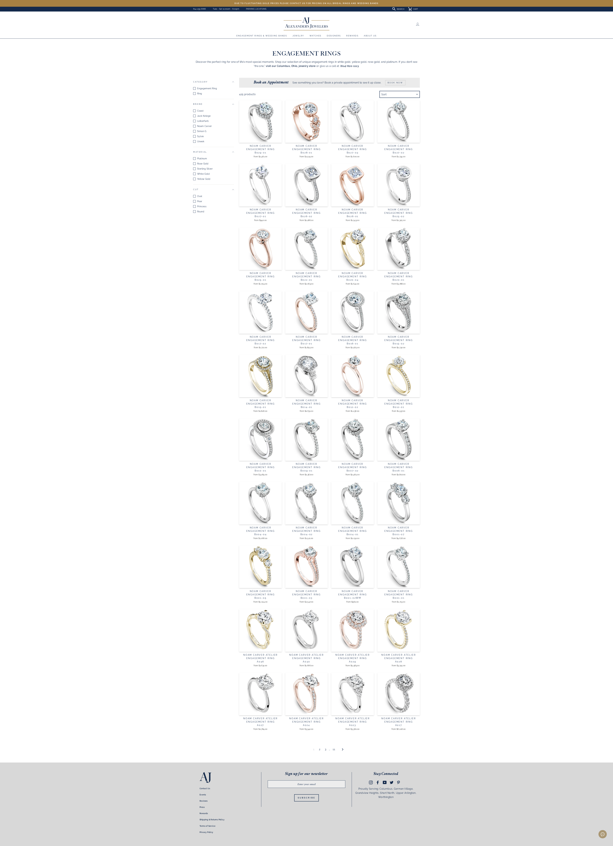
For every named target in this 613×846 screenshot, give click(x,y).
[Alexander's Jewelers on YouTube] (385, 782)
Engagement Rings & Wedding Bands (261, 36)
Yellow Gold (203, 179)
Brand (198, 104)
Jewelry (298, 36)
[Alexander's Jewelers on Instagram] (371, 782)
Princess (201, 206)
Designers (334, 36)
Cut (196, 189)
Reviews (204, 801)
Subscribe (306, 798)
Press (202, 807)
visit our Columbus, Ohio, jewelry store (291, 66)
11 (334, 749)
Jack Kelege (204, 116)
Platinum (202, 158)
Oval (199, 196)
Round (200, 211)
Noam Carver (204, 126)
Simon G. (202, 131)
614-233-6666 (199, 9)
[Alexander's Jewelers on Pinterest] (398, 782)
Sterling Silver (205, 168)
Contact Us (205, 788)
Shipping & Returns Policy (212, 820)
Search (400, 9)
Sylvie (200, 136)
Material (200, 152)
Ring (199, 93)
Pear (199, 201)
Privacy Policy (206, 832)
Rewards (352, 36)
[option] (306, 3)
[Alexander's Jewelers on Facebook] (378, 782)
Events (203, 795)
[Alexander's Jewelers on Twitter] (392, 782)
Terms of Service (207, 826)
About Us (370, 36)
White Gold (203, 174)
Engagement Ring (207, 88)
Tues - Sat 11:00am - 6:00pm (226, 9)
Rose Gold (202, 163)
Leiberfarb (203, 121)
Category (200, 82)
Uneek (200, 141)
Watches (315, 36)
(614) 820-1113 (349, 66)
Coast (200, 111)
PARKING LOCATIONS (256, 9)
